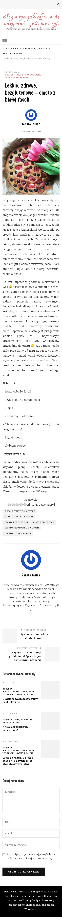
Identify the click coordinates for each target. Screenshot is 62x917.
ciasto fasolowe (43, 522)
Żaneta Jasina (31, 124)
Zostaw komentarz (31, 131)
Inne (32, 691)
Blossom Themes (25, 904)
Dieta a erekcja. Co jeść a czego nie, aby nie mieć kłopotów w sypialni (17, 760)
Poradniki (8, 694)
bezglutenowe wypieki (19, 516)
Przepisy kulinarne (16, 77)
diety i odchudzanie (29, 75)
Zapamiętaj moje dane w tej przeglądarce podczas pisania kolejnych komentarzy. (31, 856)
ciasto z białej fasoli (18, 533)
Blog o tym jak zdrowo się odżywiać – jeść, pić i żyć (31, 20)
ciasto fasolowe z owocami (22, 528)
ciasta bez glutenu (16, 522)
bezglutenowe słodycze (20, 511)
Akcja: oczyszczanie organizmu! (15, 728)
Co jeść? (9, 75)
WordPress (30, 909)
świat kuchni (25, 694)
